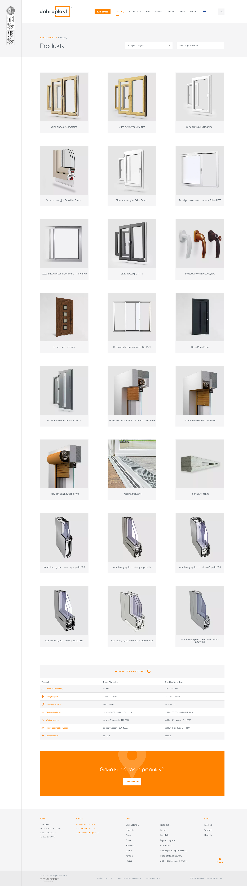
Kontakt (193, 11)
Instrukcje (164, 835)
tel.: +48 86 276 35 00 (85, 824)
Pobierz (170, 11)
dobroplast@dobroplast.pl (87, 832)
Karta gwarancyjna (153, 878)
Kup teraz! (102, 11)
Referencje (130, 845)
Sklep (128, 835)
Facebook (208, 825)
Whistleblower (166, 845)
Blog (148, 11)
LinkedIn (208, 835)
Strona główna (47, 37)
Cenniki (129, 850)
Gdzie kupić (135, 11)
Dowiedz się (132, 781)
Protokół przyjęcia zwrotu (171, 856)
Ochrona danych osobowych (129, 878)
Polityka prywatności (105, 878)
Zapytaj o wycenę (167, 840)
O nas (182, 11)
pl (221, 11)
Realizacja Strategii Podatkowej (173, 850)
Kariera (158, 11)
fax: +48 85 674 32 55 (85, 828)
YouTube (208, 830)
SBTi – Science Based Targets (173, 861)
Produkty (120, 11)
